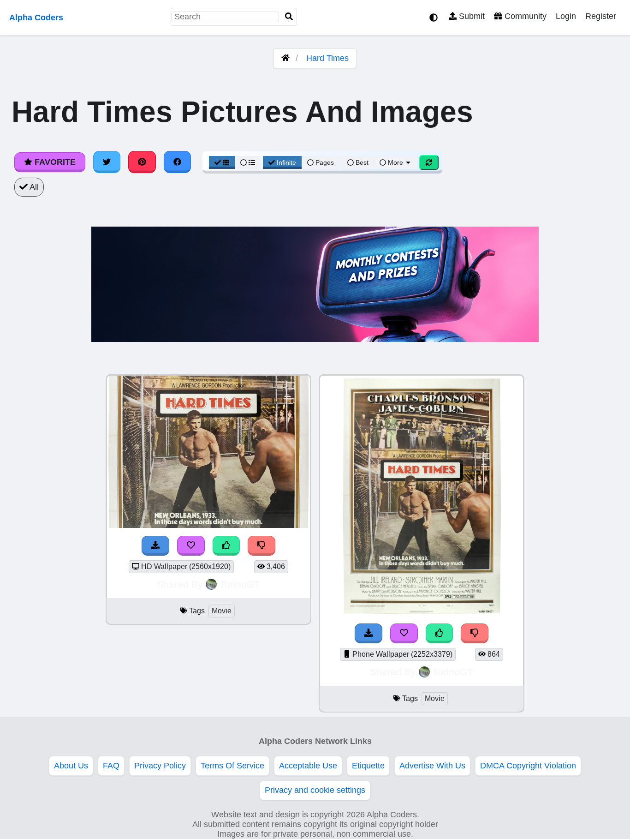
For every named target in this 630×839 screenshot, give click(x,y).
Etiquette (368, 765)
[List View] (248, 162)
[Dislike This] (261, 546)
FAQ (111, 765)
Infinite (286, 162)
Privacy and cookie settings (315, 790)
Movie (222, 611)
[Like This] (226, 546)
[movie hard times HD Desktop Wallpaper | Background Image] (208, 525)
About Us (71, 765)
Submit (471, 16)
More (395, 162)
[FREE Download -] (155, 546)
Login (566, 16)
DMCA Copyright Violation (528, 765)
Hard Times (327, 58)
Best (361, 162)
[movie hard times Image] (422, 612)
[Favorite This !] (191, 546)
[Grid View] (222, 162)
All (33, 187)
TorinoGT (240, 584)
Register (600, 16)
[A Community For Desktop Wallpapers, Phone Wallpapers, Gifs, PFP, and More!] (285, 58)
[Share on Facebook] (177, 162)
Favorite (54, 162)
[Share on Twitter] (107, 162)
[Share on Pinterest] (142, 162)
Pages (324, 162)
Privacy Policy (160, 765)
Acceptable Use (308, 765)
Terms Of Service (232, 765)
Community (524, 16)
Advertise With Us (432, 765)
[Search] (289, 16)
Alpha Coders (36, 17)
